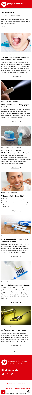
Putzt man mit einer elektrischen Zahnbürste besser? (14, 240)
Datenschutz (11, 384)
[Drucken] (2, 26)
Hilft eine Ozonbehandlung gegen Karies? (15, 106)
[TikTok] (11, 374)
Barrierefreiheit (7, 388)
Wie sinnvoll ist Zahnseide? (12, 196)
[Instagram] (7, 374)
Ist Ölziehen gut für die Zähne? (13, 330)
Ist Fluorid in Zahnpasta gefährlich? (15, 285)
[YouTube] (3, 374)
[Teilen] (4, 26)
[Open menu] (3, 392)
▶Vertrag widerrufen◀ (22, 388)
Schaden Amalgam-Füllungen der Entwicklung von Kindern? (15, 58)
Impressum (21, 384)
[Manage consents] (28, 391)
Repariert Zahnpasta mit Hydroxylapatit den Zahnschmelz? (15, 152)
